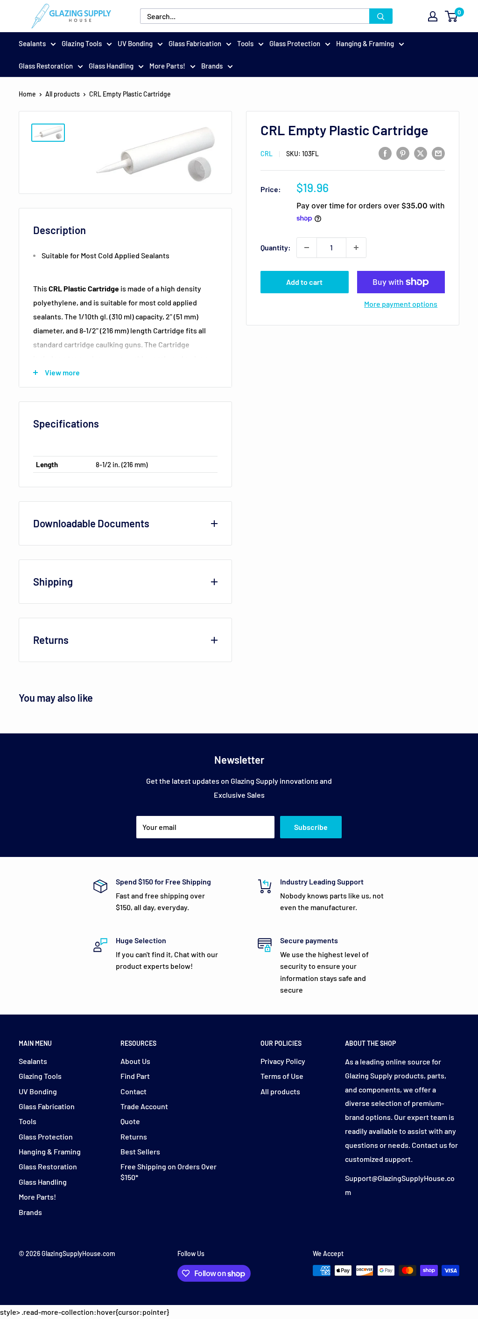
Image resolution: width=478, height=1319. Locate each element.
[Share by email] (438, 152)
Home (27, 94)
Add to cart (304, 281)
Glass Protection (294, 43)
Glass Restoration (46, 66)
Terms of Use (281, 1075)
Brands (212, 66)
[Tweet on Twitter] (420, 152)
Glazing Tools (82, 43)
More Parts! (167, 66)
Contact (133, 1091)
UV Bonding (135, 43)
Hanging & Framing (365, 43)
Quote (130, 1121)
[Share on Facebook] (385, 152)
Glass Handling (111, 66)
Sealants (32, 43)
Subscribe (311, 826)
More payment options (400, 303)
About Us (135, 1061)
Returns (133, 1136)
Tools (245, 43)
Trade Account (144, 1106)
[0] (451, 16)
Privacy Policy (282, 1061)
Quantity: (275, 247)
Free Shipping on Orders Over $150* (168, 1171)
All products (62, 94)
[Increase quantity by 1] (356, 247)
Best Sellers (140, 1151)
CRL (266, 154)
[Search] (381, 16)
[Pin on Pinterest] (402, 152)
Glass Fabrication (195, 43)
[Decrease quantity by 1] (306, 247)
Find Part (135, 1075)
